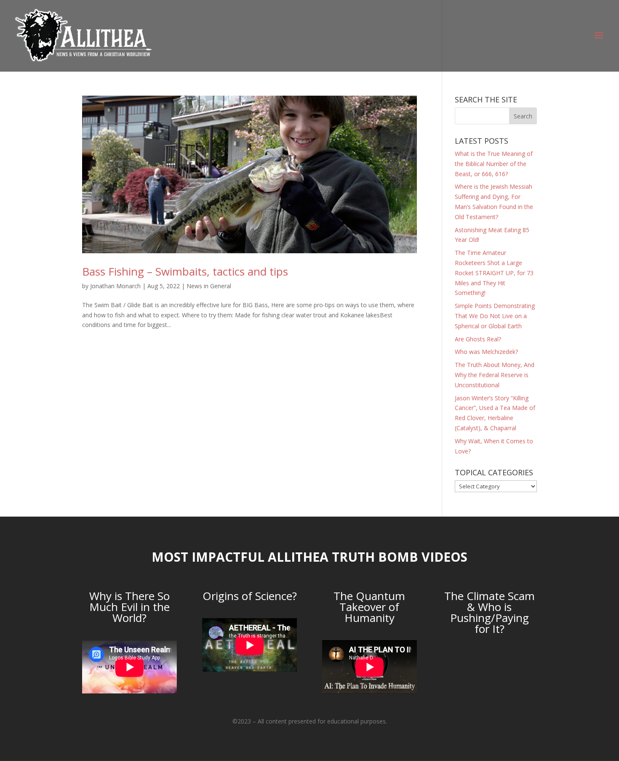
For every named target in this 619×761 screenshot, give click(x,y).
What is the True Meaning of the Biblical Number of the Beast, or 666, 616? (494, 164)
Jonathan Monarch (115, 286)
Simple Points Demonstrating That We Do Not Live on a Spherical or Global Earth (495, 316)
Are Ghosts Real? (478, 339)
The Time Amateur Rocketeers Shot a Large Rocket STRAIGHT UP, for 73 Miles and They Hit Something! (494, 273)
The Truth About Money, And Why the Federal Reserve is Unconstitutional (494, 375)
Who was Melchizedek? (486, 352)
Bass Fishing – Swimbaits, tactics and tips (185, 271)
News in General (209, 286)
